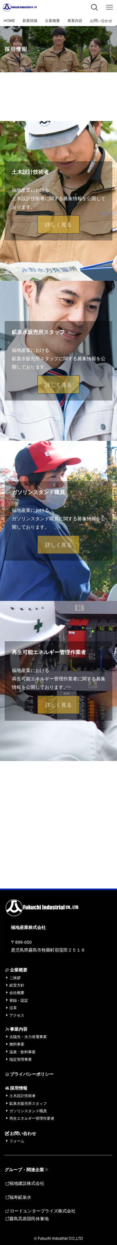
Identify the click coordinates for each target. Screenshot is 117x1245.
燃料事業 (16, 1043)
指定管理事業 (20, 1059)
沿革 (13, 1007)
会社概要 (16, 992)
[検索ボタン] (94, 7)
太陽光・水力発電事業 (28, 1036)
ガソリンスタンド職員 (28, 1110)
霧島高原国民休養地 (29, 1218)
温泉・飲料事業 (22, 1051)
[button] (58, 224)
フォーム (16, 1140)
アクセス (16, 1015)
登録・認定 (18, 1000)
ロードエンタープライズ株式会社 (43, 1211)
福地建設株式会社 (26, 1183)
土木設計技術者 (22, 1095)
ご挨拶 (15, 977)
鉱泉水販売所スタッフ (28, 1103)
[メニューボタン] (109, 7)
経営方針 (16, 984)
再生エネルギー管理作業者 (31, 1118)
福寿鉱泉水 (20, 1197)
